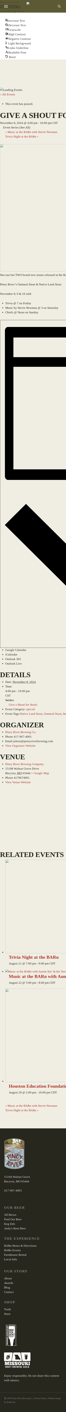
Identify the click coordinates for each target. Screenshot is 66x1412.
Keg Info (9, 1224)
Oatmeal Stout (52, 713)
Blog (7, 1287)
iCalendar (11, 654)
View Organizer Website (20, 745)
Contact (9, 1292)
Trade (7, 1309)
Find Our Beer (13, 1219)
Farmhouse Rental (15, 1254)
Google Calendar (15, 650)
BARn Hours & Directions (20, 1245)
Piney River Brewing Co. (20, 732)
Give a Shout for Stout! (23, 704)
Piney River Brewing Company (24, 764)
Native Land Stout (31, 713)
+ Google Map (40, 773)
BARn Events (12, 1250)
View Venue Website (18, 782)
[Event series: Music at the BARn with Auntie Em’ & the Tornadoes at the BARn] (57, 982)
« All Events (7, 94)
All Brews (10, 1214)
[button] (15, 20)
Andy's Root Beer (15, 1228)
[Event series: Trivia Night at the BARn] (57, 963)
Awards (8, 1283)
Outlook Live (13, 663)
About (8, 1278)
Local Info (10, 1259)
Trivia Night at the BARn (22, 136)
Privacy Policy (40, 1398)
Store (7, 1314)
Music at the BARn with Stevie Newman (31, 132)
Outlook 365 (13, 659)
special (30, 709)
